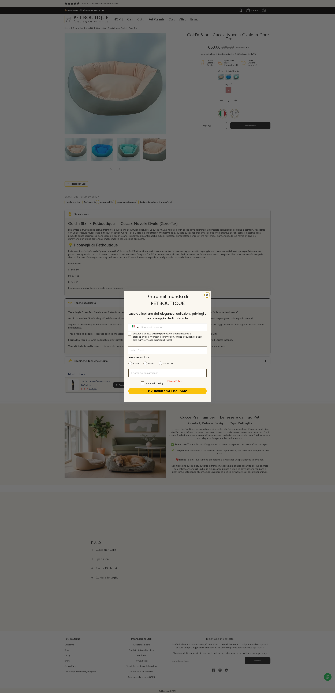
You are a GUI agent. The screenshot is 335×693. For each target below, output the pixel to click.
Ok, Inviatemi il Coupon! (167, 391)
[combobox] (134, 327)
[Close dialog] (207, 295)
